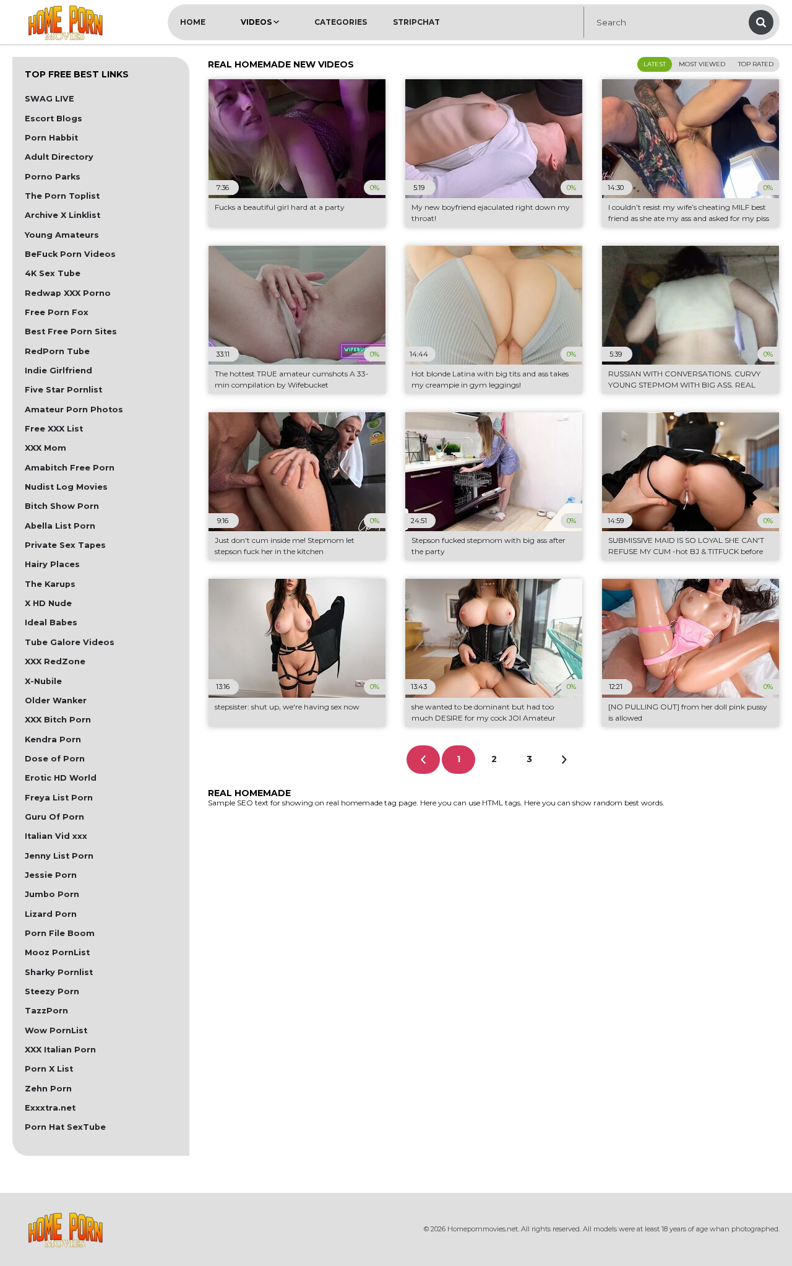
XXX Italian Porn (60, 1049)
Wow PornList (56, 1030)
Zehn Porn (48, 1088)
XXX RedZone (55, 661)
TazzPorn (46, 1010)
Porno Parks (52, 176)
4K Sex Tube (52, 273)
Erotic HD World (61, 778)
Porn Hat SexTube (65, 1127)
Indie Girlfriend (58, 370)
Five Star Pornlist (63, 389)
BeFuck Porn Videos (70, 254)
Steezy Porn (52, 991)
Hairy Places (52, 564)
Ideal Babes (51, 622)
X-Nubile (43, 681)
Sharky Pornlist (59, 972)
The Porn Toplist (62, 196)
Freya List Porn (59, 797)
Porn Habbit (51, 137)
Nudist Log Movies (66, 487)
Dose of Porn (55, 758)
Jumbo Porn (52, 894)
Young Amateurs (62, 235)
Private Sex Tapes (65, 545)
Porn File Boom (60, 933)
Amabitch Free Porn (69, 467)
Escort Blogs (53, 118)
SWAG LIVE (49, 98)
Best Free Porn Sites (71, 331)
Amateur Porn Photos (74, 409)
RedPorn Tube (57, 351)
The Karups (50, 584)
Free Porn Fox (56, 312)
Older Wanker (56, 700)
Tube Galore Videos (69, 642)
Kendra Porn (53, 739)
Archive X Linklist (62, 215)
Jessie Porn (51, 875)
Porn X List (49, 1068)
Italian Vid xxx (56, 836)
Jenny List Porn (59, 856)
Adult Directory (59, 157)
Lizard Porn (51, 914)
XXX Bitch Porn (58, 719)
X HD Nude (48, 603)
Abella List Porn (60, 526)
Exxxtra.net (50, 1107)
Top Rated (755, 64)
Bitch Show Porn (62, 506)
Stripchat (416, 22)
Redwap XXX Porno (68, 293)
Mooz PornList (57, 952)
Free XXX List (54, 428)
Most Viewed (702, 64)
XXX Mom (45, 448)
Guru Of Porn (54, 817)
